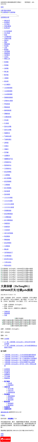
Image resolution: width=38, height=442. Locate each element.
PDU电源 (7, 33)
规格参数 (7, 313)
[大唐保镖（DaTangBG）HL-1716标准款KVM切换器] (4, 358)
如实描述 (7, 371)
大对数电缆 (7, 36)
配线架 (6, 49)
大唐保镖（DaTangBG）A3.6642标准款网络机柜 (19, 356)
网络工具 (7, 58)
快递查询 (10, 385)
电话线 (6, 46)
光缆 (5, 47)
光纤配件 (7, 55)
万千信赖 (7, 376)
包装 (5, 315)
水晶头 (6, 57)
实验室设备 (7, 38)
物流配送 (10, 405)
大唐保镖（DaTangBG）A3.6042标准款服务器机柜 (20, 354)
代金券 (10, 383)
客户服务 (7, 381)
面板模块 (7, 53)
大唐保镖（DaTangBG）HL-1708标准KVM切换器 (20, 360)
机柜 (5, 35)
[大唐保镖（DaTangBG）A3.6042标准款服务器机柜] (4, 354)
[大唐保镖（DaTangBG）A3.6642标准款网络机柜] (4, 356)
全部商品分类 (5, 17)
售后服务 (7, 394)
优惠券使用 (11, 392)
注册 (2, 10)
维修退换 (7, 378)
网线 (5, 42)
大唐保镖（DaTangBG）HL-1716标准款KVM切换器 (21, 358)
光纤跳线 (7, 51)
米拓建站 (11, 418)
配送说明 (7, 401)
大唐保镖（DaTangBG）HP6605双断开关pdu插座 (20, 362)
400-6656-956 (5, 412)
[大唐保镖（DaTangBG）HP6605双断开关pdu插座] (4, 362)
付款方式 (7, 387)
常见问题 (10, 388)
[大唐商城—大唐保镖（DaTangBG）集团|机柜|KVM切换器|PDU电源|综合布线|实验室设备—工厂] (8, 12)
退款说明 (10, 399)
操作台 (6, 40)
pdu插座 (6, 338)
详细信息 (7, 311)
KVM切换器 (8, 31)
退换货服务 (11, 396)
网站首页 (7, 20)
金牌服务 (7, 374)
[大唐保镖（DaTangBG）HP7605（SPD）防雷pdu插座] (4, 364)
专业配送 (7, 372)
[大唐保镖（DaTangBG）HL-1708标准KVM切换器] (4, 360)
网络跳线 (7, 44)
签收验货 (10, 403)
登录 (2, 7)
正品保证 (7, 369)
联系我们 (10, 398)
